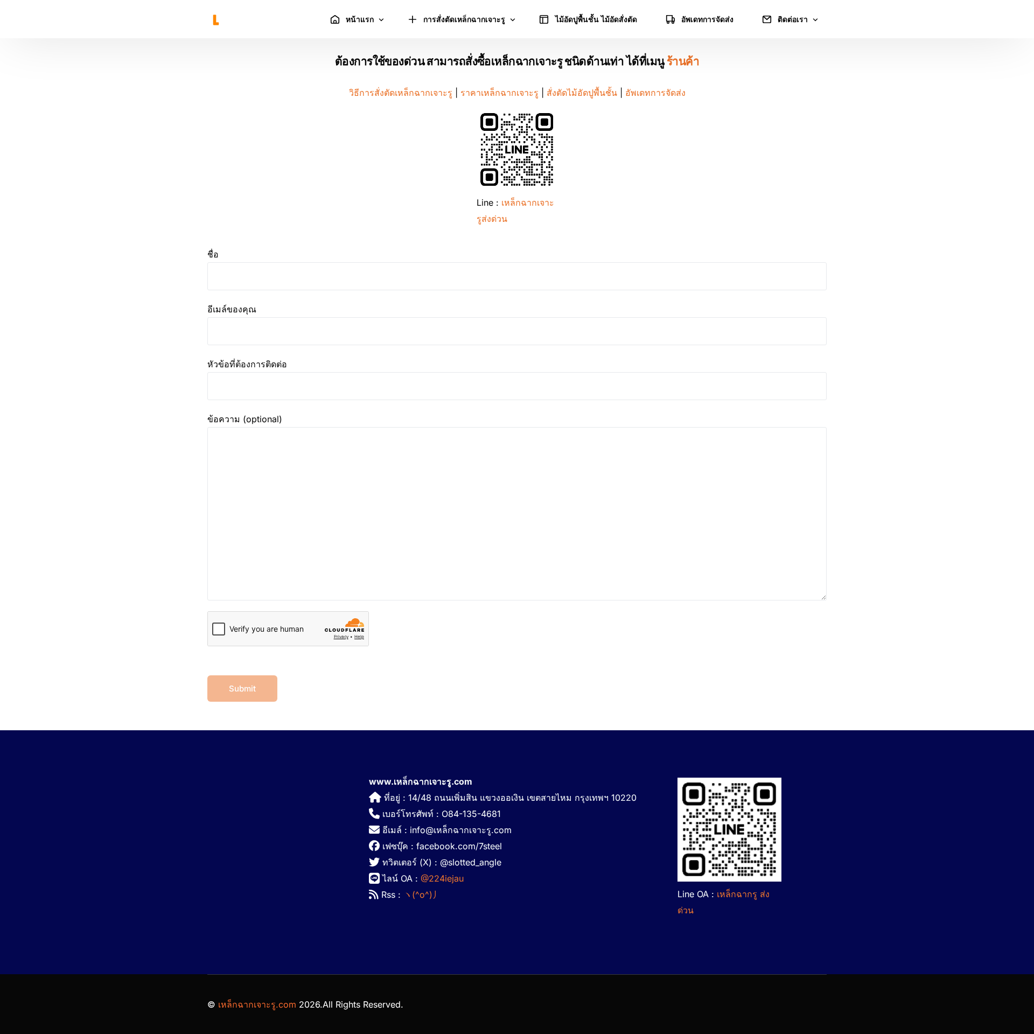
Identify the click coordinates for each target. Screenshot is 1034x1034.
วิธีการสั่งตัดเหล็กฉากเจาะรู (400, 92)
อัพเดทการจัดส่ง (655, 92)
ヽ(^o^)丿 (422, 894)
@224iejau (442, 878)
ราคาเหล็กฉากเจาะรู (499, 92)
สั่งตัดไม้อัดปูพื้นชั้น (582, 92)
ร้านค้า (683, 61)
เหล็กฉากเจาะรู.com (257, 1004)
